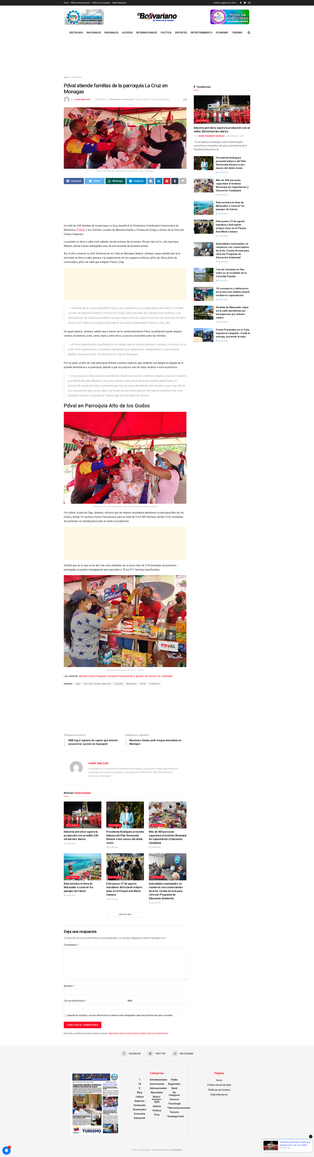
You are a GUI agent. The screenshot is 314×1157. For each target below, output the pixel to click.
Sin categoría (174, 1093)
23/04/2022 (100, 99)
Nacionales (94, 32)
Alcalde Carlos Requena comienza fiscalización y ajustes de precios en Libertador (126, 676)
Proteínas (154, 684)
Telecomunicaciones (178, 1108)
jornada (119, 684)
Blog (139, 1092)
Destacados (139, 1109)
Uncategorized (175, 1116)
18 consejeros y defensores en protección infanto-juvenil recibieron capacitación (233, 292)
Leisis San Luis (82, 99)
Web (130, 1000)
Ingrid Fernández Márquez (212, 136)
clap (78, 684)
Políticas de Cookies (101, 3)
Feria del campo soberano (97, 684)
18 (139, 1084)
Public (174, 1079)
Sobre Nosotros (119, 3)
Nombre (69, 985)
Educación (139, 1118)
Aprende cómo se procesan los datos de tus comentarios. (138, 1033)
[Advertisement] (157, 56)
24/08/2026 (71, 844)
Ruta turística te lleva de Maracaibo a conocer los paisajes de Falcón (78, 887)
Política (166, 32)
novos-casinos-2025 (157, 1099)
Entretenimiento (201, 32)
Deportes (181, 32)
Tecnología (174, 1103)
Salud (174, 1088)
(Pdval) (81, 229)
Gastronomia (157, 1084)
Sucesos (127, 32)
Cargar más (125, 914)
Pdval (143, 684)
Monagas (131, 684)
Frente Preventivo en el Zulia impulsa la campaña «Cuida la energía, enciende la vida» (233, 333)
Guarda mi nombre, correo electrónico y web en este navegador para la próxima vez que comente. (120, 1015)
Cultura (140, 1096)
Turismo (237, 32)
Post (156, 1114)
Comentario (71, 944)
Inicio (66, 3)
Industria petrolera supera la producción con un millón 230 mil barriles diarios (81, 835)
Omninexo (177, 1150)
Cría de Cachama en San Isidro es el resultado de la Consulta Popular (231, 273)
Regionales (111, 32)
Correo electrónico (75, 1000)
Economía (222, 32)
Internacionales (146, 32)
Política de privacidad (80, 3)
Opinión (157, 1106)
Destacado (76, 32)
